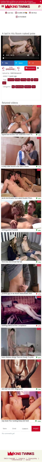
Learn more (32, 3)
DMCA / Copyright (9, 458)
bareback (11, 80)
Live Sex (10, 13)
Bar (13, 87)
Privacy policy (33, 458)
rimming (23, 80)
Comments (31, 68)
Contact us (22, 458)
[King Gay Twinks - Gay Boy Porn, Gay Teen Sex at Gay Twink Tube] (22, 6)
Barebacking (19, 87)
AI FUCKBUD (22, 17)
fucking (17, 80)
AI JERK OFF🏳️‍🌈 (22, 13)
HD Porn (34, 13)
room (36, 80)
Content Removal (17, 459)
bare (4, 83)
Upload (28, 459)
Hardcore (28, 87)
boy (28, 80)
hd (32, 80)
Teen (33, 87)
